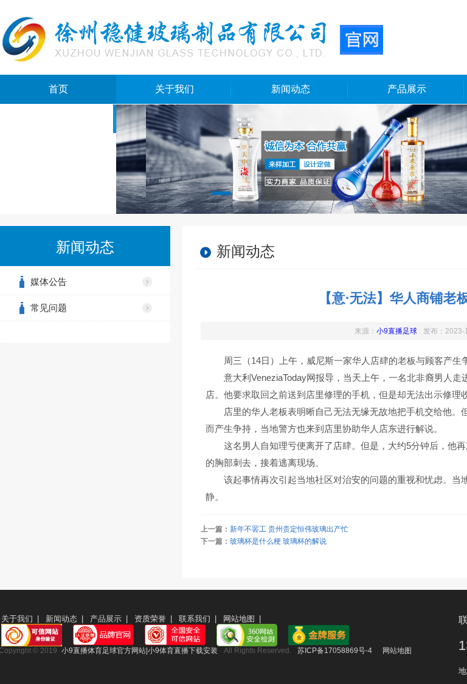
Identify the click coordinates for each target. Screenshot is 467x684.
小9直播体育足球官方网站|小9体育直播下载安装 (139, 650)
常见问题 (48, 308)
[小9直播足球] (191, 38)
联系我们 (194, 618)
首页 (58, 89)
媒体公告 (48, 281)
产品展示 (406, 89)
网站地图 (239, 618)
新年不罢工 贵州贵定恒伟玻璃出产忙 (289, 529)
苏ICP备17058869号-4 (334, 650)
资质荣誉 (150, 618)
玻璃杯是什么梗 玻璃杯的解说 (278, 541)
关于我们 (174, 89)
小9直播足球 (396, 331)
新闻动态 (290, 89)
